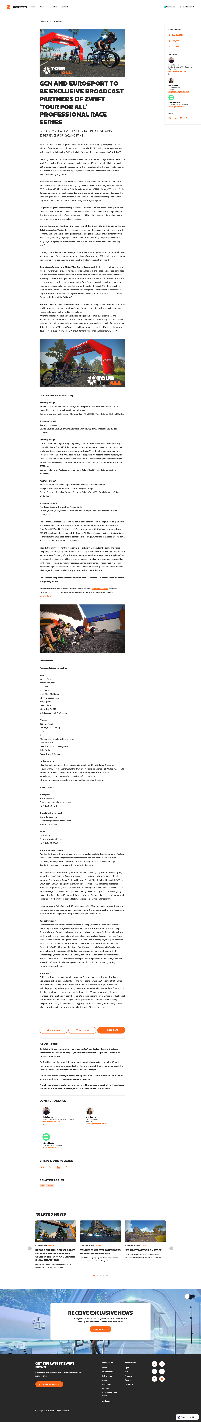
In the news (107, 1376)
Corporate (129, 1384)
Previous (30, 1248)
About (42, 7)
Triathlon (128, 1376)
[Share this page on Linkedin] (58, 1167)
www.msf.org (45, 596)
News (32, 7)
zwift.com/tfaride (100, 589)
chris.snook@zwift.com (51, 1122)
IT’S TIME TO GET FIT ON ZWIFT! (143, 1250)
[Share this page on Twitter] (50, 1167)
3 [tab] (100, 1275)
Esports (50, 1185)
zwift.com (187, 7)
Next (171, 1248)
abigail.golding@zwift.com (96, 1124)
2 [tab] (97, 1275)
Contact (64, 7)
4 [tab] (103, 1275)
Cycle (42, 1185)
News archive (107, 1372)
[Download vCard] (77, 1108)
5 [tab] (107, 1275)
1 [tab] (94, 1275)
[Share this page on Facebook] (66, 1167)
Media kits (53, 7)
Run (126, 1372)
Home (104, 1368)
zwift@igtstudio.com (50, 1147)
